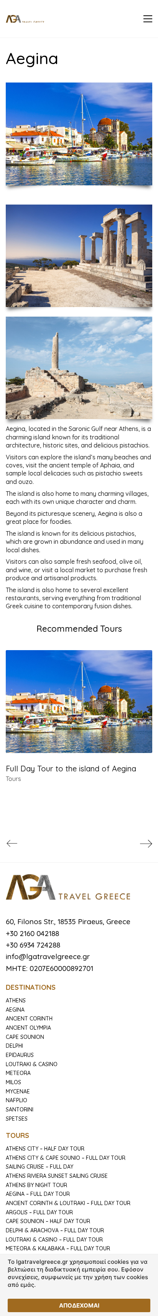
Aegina (15, 1009)
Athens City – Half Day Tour (45, 1148)
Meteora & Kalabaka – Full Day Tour (58, 1248)
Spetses (17, 1118)
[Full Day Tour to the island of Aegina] (79, 701)
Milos (13, 1082)
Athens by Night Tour (36, 1185)
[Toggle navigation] (147, 18)
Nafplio (16, 1100)
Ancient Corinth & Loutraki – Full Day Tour (68, 1203)
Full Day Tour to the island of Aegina (71, 768)
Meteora (18, 1073)
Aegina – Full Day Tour (38, 1194)
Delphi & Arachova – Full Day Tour (55, 1230)
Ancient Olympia (28, 1027)
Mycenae (18, 1091)
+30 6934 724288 (33, 945)
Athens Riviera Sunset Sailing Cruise (57, 1175)
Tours (13, 779)
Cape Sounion (25, 1037)
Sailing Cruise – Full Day (39, 1166)
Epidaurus (20, 1055)
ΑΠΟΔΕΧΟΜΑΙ (79, 1305)
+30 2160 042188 (32, 934)
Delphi (14, 1045)
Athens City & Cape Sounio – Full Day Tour (65, 1157)
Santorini (19, 1109)
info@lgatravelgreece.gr (48, 957)
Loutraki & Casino (32, 1064)
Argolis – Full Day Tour (39, 1212)
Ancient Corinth (29, 1018)
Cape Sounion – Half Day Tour (48, 1221)
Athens (16, 1000)
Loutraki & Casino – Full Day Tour (54, 1239)
